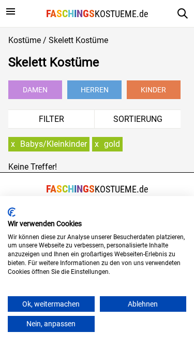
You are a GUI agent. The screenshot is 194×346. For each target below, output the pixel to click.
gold (112, 144)
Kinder (153, 90)
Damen (35, 90)
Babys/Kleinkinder (53, 144)
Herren (95, 90)
